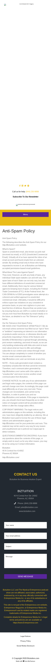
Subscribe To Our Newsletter (25, 197)
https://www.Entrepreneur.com (25, 623)
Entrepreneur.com (32, 605)
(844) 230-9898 (32, 192)
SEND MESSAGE (25, 576)
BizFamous (31, 661)
